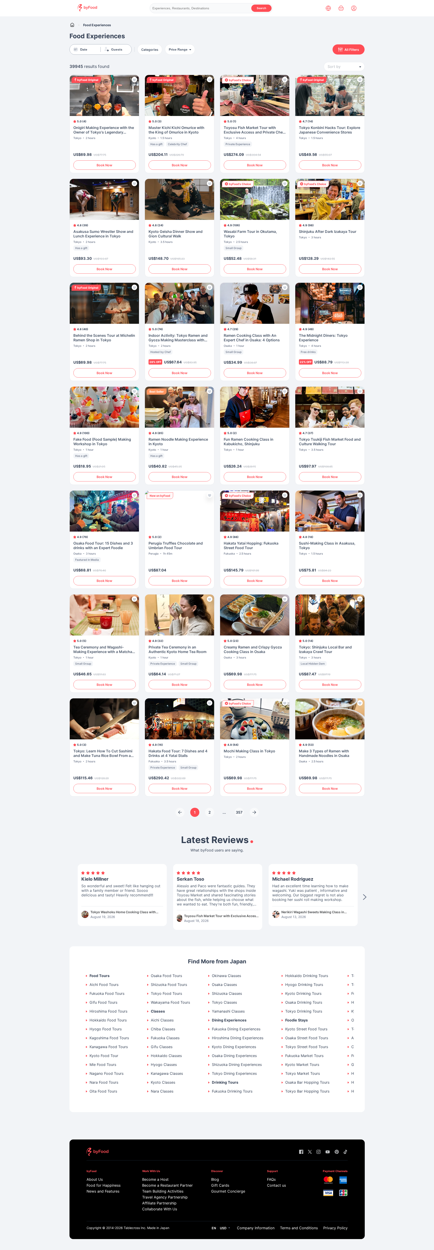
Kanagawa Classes (167, 1073)
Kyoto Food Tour (104, 1056)
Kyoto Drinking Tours (303, 993)
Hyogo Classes (164, 1064)
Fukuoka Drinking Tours (232, 1091)
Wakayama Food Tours (170, 1002)
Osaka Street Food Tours (306, 1038)
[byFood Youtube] (327, 1152)
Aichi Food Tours (104, 985)
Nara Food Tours (104, 1082)
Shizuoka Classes (227, 993)
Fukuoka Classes (165, 1038)
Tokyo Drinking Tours (303, 1011)
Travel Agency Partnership (165, 1197)
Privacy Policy (335, 1228)
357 (239, 812)
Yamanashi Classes (228, 1011)
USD (223, 1228)
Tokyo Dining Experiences (234, 1073)
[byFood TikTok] (345, 1152)
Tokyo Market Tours (302, 1073)
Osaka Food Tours (166, 976)
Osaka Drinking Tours (303, 1002)
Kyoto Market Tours (302, 1064)
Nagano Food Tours (106, 1073)
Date (83, 49)
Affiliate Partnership (159, 1203)
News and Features (103, 1191)
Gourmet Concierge (228, 1191)
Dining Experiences (229, 1020)
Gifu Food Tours (103, 1002)
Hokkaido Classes (166, 1056)
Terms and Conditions (299, 1228)
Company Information (256, 1228)
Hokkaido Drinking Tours (306, 976)
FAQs (271, 1179)
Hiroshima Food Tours (108, 1011)
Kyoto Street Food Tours (306, 1029)
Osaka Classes (224, 985)
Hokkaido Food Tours (108, 1020)
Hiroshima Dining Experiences (237, 1038)
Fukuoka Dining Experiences (236, 1029)
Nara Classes (162, 1091)
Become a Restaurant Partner (167, 1185)
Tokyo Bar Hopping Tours (307, 1091)
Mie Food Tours (103, 1064)
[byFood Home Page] (87, 10)
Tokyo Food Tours (166, 993)
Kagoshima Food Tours (109, 1038)
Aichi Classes (162, 1020)
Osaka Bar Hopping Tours (307, 1082)
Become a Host (155, 1179)
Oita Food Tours (103, 1091)
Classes (158, 1011)
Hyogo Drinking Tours (304, 985)
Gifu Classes (161, 1047)
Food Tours (100, 976)
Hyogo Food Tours (106, 1029)
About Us (95, 1179)
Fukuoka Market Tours (304, 1056)
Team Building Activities (162, 1191)
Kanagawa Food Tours (109, 1047)
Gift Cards (220, 1185)
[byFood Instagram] (318, 1152)
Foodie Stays (296, 1020)
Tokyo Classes (224, 1002)
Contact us (276, 1185)
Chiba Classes (163, 1029)
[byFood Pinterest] (336, 1152)
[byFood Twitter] (310, 1152)
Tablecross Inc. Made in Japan (146, 1228)
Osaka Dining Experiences (234, 1056)
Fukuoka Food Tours (107, 993)
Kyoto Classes (163, 1082)
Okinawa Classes (226, 976)
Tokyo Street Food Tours (306, 1047)
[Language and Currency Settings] (328, 8)
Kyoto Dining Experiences (234, 1047)
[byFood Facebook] (301, 1152)
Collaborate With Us (159, 1209)
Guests (116, 49)
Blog (215, 1179)
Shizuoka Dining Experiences (237, 1064)
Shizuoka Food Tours (169, 985)
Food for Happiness (104, 1185)
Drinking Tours (225, 1082)
